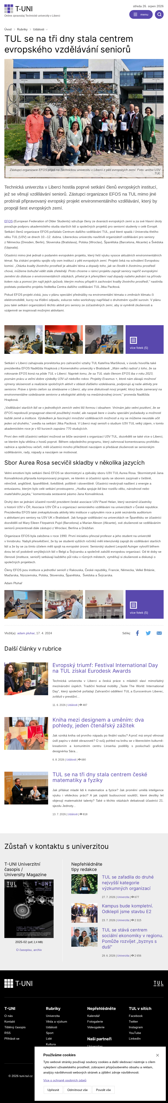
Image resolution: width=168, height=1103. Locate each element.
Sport (49, 1033)
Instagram (136, 1027)
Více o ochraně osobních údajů (64, 1080)
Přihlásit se (11, 1038)
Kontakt (9, 1021)
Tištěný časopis (15, 1027)
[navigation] (141, 14)
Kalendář (93, 1016)
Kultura (51, 1044)
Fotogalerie (95, 1021)
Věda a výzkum (56, 1021)
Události (38, 29)
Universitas (95, 1046)
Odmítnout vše (77, 1090)
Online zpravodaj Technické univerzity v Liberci (32, 15)
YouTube (135, 1033)
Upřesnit (53, 1090)
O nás (8, 1016)
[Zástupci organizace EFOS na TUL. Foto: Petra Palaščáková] (104, 604)
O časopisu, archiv (29, 950)
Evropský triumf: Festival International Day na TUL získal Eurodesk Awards (105, 668)
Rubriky (22, 29)
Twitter (133, 1021)
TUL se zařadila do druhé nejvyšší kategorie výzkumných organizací (128, 882)
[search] (159, 14)
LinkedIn (135, 1038)
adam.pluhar (26, 633)
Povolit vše (103, 1090)
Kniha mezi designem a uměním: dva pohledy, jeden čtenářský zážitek (98, 723)
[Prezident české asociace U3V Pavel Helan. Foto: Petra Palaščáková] (23, 604)
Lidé (49, 1038)
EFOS (8, 221)
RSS (7, 1033)
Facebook (136, 1016)
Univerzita (123, 897)
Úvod (8, 29)
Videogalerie (96, 1027)
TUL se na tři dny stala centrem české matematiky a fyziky (99, 777)
